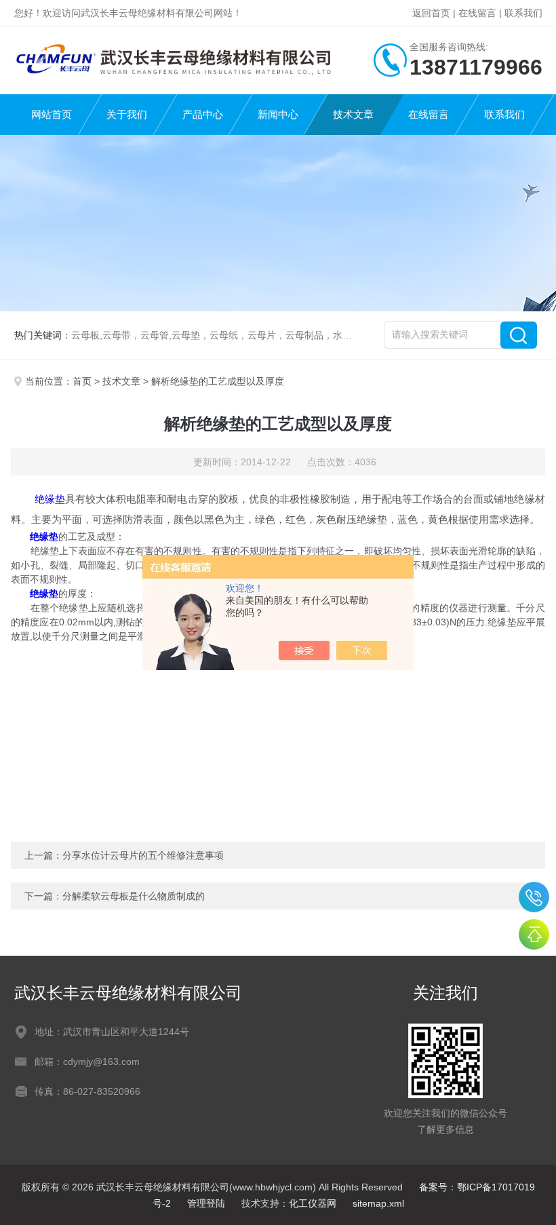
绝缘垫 (50, 499)
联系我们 (523, 12)
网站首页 (51, 114)
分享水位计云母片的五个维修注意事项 (143, 855)
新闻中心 (278, 114)
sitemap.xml (378, 1203)
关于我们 (126, 114)
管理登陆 (206, 1203)
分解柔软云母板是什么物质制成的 (133, 896)
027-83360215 (534, 897)
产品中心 (202, 114)
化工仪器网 (312, 1203)
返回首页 (431, 12)
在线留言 (477, 12)
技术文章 (353, 114)
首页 (82, 381)
